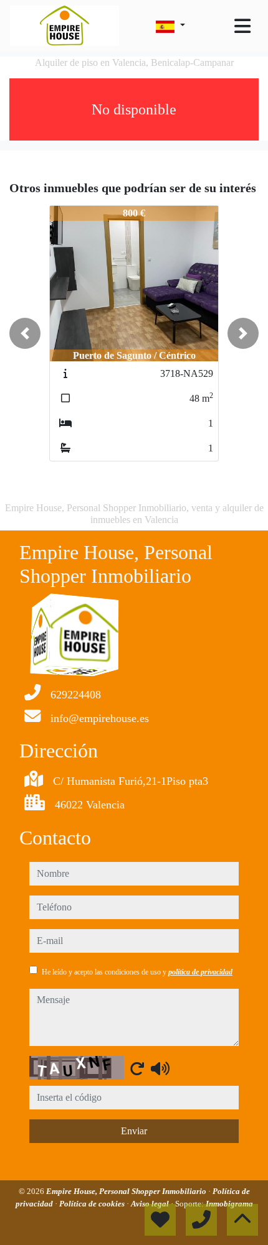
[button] (25, 333)
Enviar (134, 1131)
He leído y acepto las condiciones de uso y (137, 972)
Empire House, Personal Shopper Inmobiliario (127, 1191)
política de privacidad (200, 972)
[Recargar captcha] (137, 1068)
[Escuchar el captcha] (160, 1068)
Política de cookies (93, 1203)
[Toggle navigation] (242, 26)
